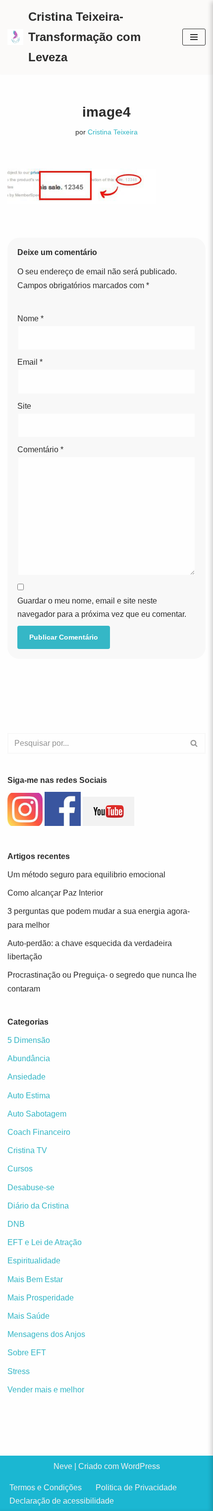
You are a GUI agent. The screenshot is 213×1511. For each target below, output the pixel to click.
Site (24, 406)
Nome (30, 318)
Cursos (20, 1169)
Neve (62, 1466)
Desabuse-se (30, 1187)
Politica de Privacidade (136, 1487)
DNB (16, 1224)
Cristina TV (27, 1150)
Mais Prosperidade (40, 1298)
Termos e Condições (45, 1487)
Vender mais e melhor (45, 1389)
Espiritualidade (33, 1260)
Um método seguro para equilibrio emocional (86, 874)
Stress (18, 1371)
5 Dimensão (28, 1040)
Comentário (40, 449)
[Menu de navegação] (194, 37)
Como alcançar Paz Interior (55, 893)
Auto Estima (28, 1095)
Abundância (28, 1058)
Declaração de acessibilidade (61, 1501)
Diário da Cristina (38, 1206)
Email (30, 362)
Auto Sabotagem (36, 1114)
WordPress (140, 1466)
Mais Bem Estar (35, 1279)
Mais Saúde (28, 1316)
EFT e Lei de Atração (44, 1242)
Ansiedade (26, 1077)
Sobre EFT (26, 1352)
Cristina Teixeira (113, 132)
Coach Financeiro (38, 1132)
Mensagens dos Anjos (46, 1334)
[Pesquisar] (194, 743)
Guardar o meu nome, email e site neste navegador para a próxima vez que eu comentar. (101, 607)
